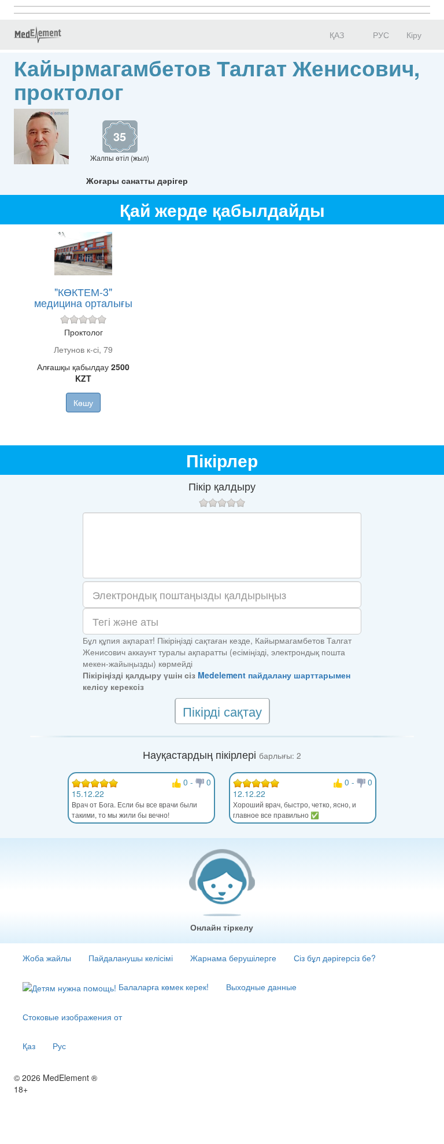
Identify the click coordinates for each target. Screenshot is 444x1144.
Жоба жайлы (47, 958)
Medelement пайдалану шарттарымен (274, 675)
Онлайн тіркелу (221, 927)
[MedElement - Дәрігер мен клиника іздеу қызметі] (37, 34)
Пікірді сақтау (222, 711)
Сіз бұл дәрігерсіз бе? (335, 958)
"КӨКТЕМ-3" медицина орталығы (83, 297)
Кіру (413, 34)
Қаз (29, 1045)
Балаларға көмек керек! (162, 986)
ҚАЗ (335, 34)
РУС (380, 34)
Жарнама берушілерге (233, 958)
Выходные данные (261, 986)
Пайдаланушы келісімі (130, 958)
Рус (59, 1045)
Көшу (83, 402)
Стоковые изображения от (72, 1017)
